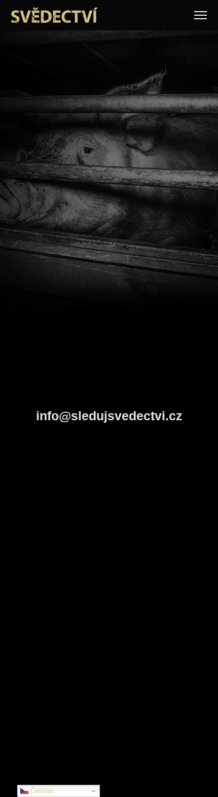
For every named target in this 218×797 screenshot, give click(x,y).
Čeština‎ (40, 790)
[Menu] (200, 15)
